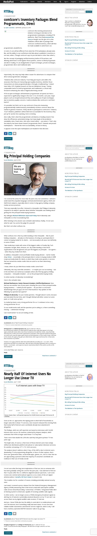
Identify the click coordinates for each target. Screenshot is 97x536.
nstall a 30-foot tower (24, 477)
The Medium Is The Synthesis (74, 54)
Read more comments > (49, 355)
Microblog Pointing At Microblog (75, 48)
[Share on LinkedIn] (10, 133)
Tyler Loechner (10, 27)
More (55, 1)
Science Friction (70, 51)
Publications (24, 1)
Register (73, 1)
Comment (8, 138)
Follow (90, 1)
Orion (10, 257)
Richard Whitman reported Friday (25, 215)
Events (33, 1)
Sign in (66, 1)
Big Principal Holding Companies (75, 40)
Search (60, 1)
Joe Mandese (9, 160)
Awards (39, 1)
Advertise (82, 1)
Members (48, 1)
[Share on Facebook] (6, 133)
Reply (5, 352)
